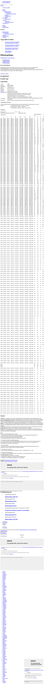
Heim (4, 9)
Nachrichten (5, 18)
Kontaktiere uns (5, 23)
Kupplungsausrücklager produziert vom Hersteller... (17, 510)
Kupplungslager (8, 12)
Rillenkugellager (8, 11)
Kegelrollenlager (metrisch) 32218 (11, 49)
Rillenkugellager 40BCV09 (11, 496)
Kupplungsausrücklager (11, 13)
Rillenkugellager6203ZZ (10, 501)
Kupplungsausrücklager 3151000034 (11, 43)
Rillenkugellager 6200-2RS (11, 519)
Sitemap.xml (5, 527)
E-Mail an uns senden (4, 73)
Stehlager (6, 16)
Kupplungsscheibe (3, 530)
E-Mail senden (3, 532)
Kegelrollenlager (8, 15)
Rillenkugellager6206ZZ (10, 505)
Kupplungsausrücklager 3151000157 (11, 46)
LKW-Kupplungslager (32, 529)
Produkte (4, 10)
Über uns (4, 20)
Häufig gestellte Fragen (9, 22)
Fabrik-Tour (7, 21)
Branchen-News (8, 19)
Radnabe (6, 14)
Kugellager (3, 92)
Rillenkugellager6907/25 (10, 514)
